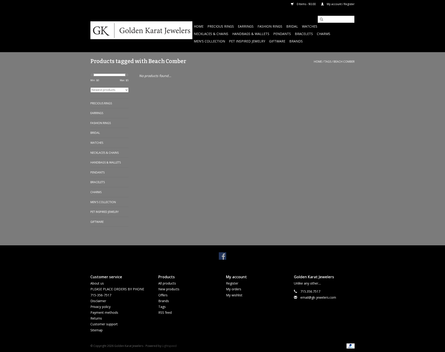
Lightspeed (169, 346)
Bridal (292, 26)
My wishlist (234, 295)
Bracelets (304, 34)
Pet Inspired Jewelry (247, 41)
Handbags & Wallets (250, 34)
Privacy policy (100, 306)
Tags (327, 62)
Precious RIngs (220, 26)
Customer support (104, 324)
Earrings (246, 26)
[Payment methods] (350, 346)
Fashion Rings (269, 26)
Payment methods (104, 312)
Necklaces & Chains (211, 34)
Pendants (282, 34)
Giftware (277, 41)
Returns (96, 318)
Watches (309, 26)
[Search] (320, 19)
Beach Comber (344, 62)
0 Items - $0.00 (306, 4)
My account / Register (340, 4)
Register (232, 283)
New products (168, 289)
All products (167, 283)
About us (97, 283)
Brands (296, 41)
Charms (323, 34)
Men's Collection (209, 41)
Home (198, 26)
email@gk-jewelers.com (318, 297)
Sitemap (96, 330)
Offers (163, 295)
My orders (233, 289)
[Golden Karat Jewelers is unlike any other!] (141, 30)
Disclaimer (98, 301)
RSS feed (165, 312)
